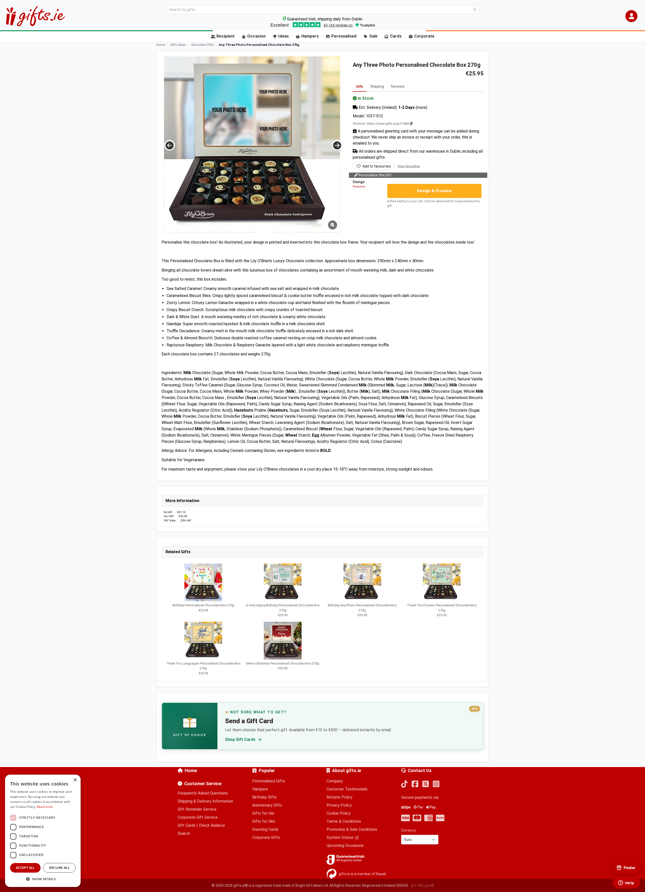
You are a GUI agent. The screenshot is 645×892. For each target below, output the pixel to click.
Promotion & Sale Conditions (352, 829)
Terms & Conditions (344, 821)
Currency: (408, 830)
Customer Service (202, 783)
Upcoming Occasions (345, 845)
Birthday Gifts (264, 797)
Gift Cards (187, 825)
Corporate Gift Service (198, 817)
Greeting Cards (265, 829)
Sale (373, 36)
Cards (396, 36)
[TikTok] (404, 784)
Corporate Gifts (266, 837)
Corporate (424, 36)
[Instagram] (436, 784)
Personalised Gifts (268, 781)
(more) (421, 107)
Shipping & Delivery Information (205, 801)
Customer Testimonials (347, 789)
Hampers (310, 36)
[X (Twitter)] (425, 784)
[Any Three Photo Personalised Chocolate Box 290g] (252, 144)
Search (184, 833)
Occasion (256, 36)
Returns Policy (339, 797)
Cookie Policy (339, 813)
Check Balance (212, 825)
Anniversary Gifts (267, 805)
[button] (631, 16)
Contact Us (420, 770)
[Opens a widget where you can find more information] (626, 883)
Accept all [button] (25, 868)
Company (335, 781)
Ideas (283, 36)
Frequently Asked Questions (203, 793)
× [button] (75, 780)
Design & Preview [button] (434, 190)
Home (191, 770)
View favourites (409, 166)
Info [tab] (359, 86)
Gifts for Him (263, 821)
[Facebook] (415, 784)
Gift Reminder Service (197, 809)
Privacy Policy (339, 805)
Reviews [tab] (398, 86)
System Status (340, 837)
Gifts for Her (263, 813)
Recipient (225, 36)
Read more (45, 807)
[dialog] (43, 831)
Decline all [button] (59, 868)
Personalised (344, 36)
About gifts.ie (346, 770)
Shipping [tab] (377, 86)
